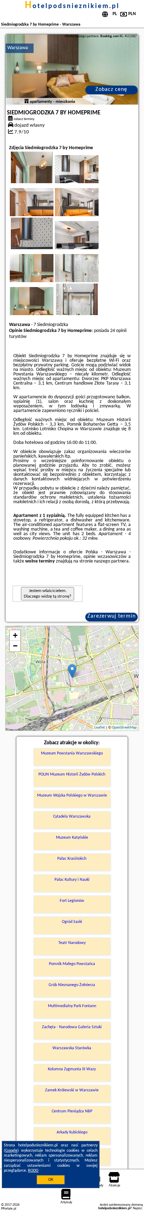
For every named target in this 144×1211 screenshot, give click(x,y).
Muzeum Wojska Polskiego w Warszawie (72, 795)
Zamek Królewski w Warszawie (72, 1090)
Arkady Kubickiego (72, 1132)
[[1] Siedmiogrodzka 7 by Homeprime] (72, 69)
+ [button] (15, 635)
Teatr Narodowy (72, 943)
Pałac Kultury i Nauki (72, 880)
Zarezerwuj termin (111, 616)
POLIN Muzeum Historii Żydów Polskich (71, 774)
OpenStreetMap (124, 728)
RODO (33, 1171)
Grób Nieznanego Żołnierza (72, 985)
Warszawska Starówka (71, 1048)
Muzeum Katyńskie (72, 838)
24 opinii (118, 330)
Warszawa (17, 48)
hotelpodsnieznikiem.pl (72, 6)
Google (11, 1151)
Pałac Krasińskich (71, 859)
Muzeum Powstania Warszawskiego (72, 753)
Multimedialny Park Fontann (72, 1006)
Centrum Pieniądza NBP (72, 1111)
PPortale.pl (8, 1209)
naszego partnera (111, 561)
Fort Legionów (72, 901)
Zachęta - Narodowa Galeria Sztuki (72, 1027)
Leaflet (99, 728)
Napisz (137, 1208)
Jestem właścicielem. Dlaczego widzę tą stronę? (47, 593)
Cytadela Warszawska (72, 816)
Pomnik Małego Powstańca (72, 964)
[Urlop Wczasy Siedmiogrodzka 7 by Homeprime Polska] (86, 176)
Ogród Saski (72, 922)
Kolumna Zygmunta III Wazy (72, 1069)
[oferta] (26, 102)
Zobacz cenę (111, 89)
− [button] (15, 645)
